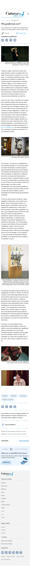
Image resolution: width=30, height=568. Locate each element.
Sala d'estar (4, 486)
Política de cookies (20, 556)
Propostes (13, 395)
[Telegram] (10, 40)
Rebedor (3, 482)
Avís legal (3, 556)
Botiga (3, 517)
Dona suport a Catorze (6, 543)
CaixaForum (23, 395)
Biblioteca (3, 489)
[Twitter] (2, 40)
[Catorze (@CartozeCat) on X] (9, 552)
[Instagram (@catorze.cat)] (6, 552)
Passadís (8, 20)
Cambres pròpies (5, 504)
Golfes (3, 508)
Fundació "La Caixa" (7, 399)
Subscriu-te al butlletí (6, 540)
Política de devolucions (5, 559)
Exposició (4, 395)
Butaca (3, 495)
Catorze (3, 20)
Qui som (3, 527)
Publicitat (3, 530)
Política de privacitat (11, 556)
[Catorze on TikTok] (13, 552)
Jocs (2, 514)
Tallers (3, 511)
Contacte (3, 533)
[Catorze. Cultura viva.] (2, 552)
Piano (2, 492)
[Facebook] (14, 40)
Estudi (2, 501)
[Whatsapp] (6, 40)
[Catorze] (7, 475)
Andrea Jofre (22, 33)
